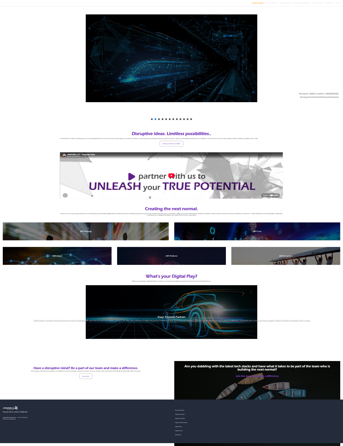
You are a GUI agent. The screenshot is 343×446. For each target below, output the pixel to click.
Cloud (316, 97)
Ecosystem (334, 97)
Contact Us (338, 3)
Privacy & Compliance (9, 419)
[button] (152, 119)
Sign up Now (85, 376)
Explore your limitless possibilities (171, 143)
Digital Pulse (178, 426)
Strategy (303, 97)
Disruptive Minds (257, 3)
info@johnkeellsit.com (15, 417)
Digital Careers (318, 3)
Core (310, 97)
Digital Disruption (271, 3)
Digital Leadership (286, 3)
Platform (324, 97)
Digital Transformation (302, 3)
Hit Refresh (329, 3)
